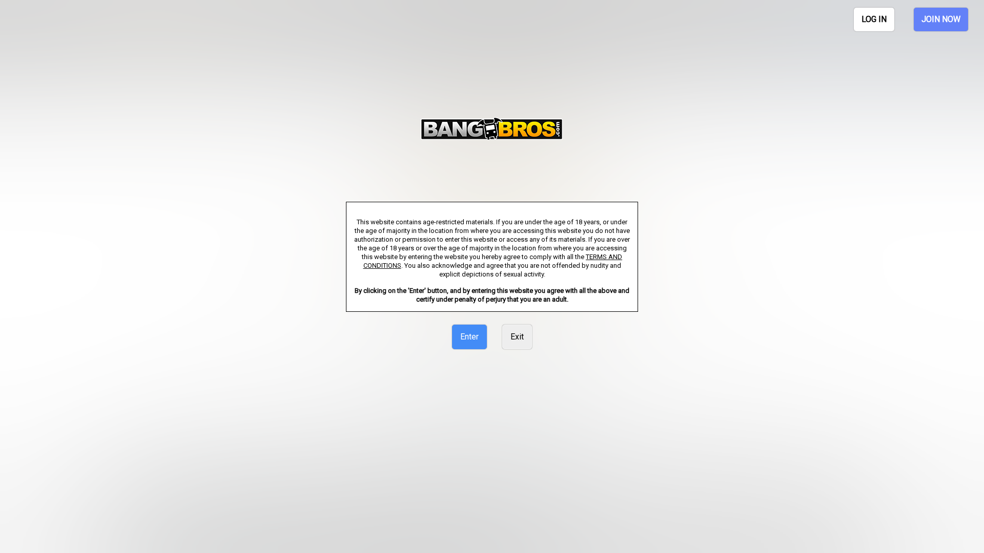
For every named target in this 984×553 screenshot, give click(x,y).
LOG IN (874, 19)
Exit (517, 337)
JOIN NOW (940, 19)
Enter (469, 337)
